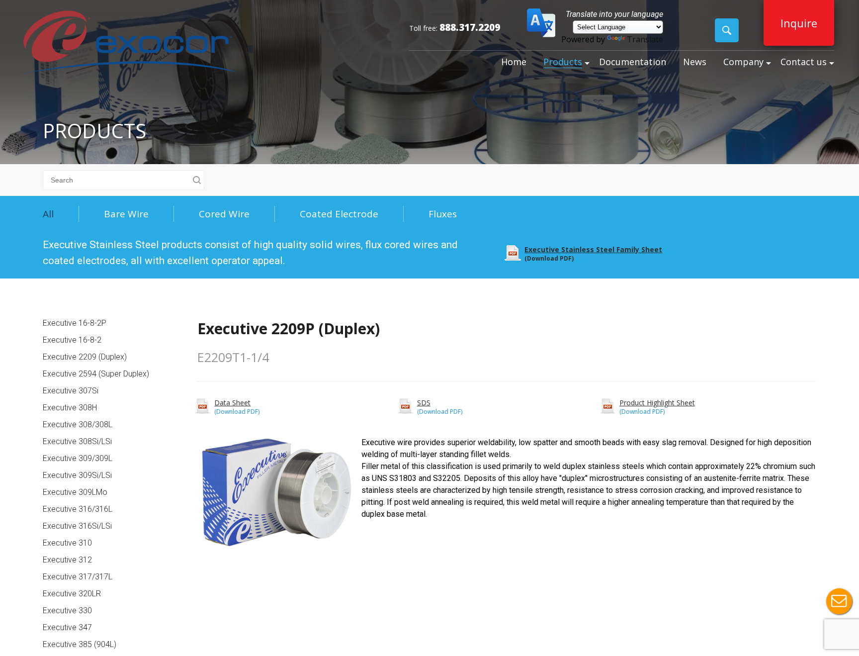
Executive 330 (67, 610)
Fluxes (443, 213)
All (48, 213)
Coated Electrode (339, 213)
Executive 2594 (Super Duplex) (96, 373)
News (694, 62)
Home (513, 62)
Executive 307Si (70, 390)
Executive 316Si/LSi (77, 526)
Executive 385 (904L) (79, 644)
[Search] (727, 30)
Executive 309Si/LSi (77, 475)
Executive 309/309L (77, 458)
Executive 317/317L (77, 576)
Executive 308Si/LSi (77, 441)
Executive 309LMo (75, 492)
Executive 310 (67, 543)
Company (743, 62)
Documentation (632, 62)
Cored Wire (224, 213)
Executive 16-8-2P (74, 323)
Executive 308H (70, 407)
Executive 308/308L (77, 424)
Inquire (798, 22)
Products (562, 62)
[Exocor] (129, 43)
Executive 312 (67, 559)
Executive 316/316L (77, 509)
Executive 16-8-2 (72, 340)
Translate (645, 39)
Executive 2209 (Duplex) (85, 357)
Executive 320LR (72, 593)
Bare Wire (126, 213)
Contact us (803, 62)
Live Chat (839, 601)
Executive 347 (67, 627)
